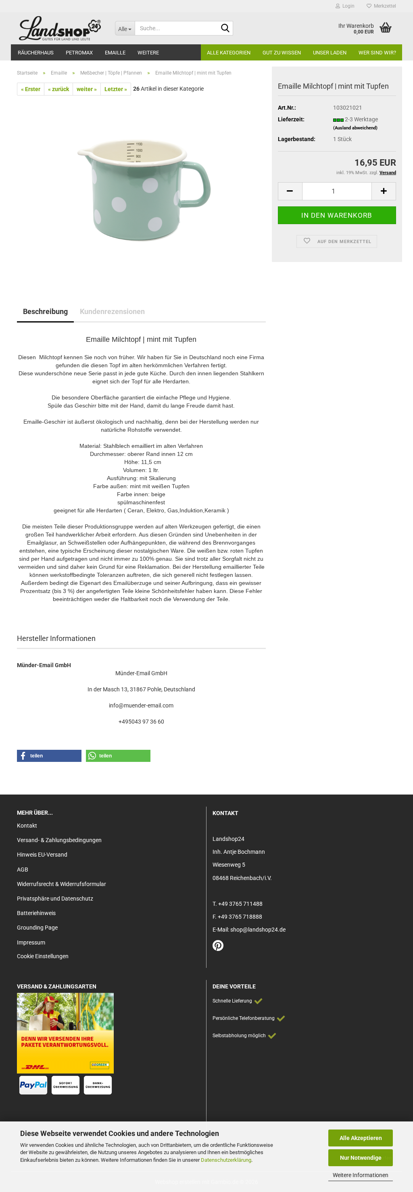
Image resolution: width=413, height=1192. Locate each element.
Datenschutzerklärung (226, 1160)
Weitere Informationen (360, 1175)
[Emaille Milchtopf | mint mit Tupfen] (141, 186)
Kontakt (27, 825)
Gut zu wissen (282, 53)
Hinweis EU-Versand (42, 854)
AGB (22, 869)
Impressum (31, 942)
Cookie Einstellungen (43, 956)
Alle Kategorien (228, 53)
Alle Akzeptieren (361, 1138)
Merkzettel (383, 6)
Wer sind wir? (377, 53)
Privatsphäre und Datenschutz (55, 898)
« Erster (30, 89)
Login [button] (347, 6)
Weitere (148, 53)
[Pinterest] (218, 947)
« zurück (58, 89)
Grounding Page (37, 927)
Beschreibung (45, 311)
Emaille (115, 53)
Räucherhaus (36, 53)
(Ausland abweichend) (355, 128)
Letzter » (115, 89)
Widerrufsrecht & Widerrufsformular (61, 884)
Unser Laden (329, 53)
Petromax (79, 53)
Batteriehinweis (36, 913)
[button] (290, 191)
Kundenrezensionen (112, 311)
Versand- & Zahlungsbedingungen (59, 840)
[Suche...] (225, 28)
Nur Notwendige (361, 1158)
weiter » (87, 89)
